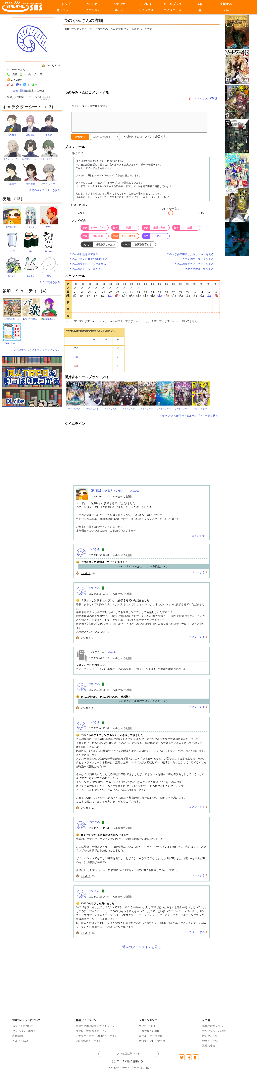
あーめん (49, 251)
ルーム (119, 10)
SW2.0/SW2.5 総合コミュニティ (19, 319)
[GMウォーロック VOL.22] (237, 169)
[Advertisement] (108, 60)
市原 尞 (49, 135)
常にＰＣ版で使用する (130, 1061)
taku (30, 251)
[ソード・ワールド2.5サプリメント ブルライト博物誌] (165, 393)
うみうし (30, 276)
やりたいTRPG (147, 1025)
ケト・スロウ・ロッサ (51, 159)
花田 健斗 (12, 135)
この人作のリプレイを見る (198, 259)
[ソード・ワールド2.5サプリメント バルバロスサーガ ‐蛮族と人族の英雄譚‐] (129, 393)
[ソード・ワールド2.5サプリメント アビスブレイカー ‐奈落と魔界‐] (111, 393)
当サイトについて (22, 1025)
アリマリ (30, 227)
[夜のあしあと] (93, 393)
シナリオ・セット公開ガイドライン (96, 1035)
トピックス (146, 10)
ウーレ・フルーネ (49, 184)
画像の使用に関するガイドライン (95, 1025)
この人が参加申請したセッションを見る (190, 254)
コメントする (199, 535)
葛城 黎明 (30, 184)
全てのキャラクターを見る (44, 190)
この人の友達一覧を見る (199, 269)
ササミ (49, 227)
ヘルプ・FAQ (20, 1040)
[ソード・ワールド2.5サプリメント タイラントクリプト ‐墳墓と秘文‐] (75, 393)
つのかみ (134, 490)
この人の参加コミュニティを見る (194, 264)
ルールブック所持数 (150, 1035)
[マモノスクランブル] (201, 393)
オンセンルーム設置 (214, 1030)
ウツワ (12, 251)
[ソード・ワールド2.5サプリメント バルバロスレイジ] (147, 393)
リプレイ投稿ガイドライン (91, 1030)
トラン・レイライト (13, 159)
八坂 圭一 (12, 184)
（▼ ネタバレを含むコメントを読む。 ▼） (143, 566)
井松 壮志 (30, 135)
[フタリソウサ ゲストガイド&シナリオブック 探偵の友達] (237, 204)
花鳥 (49, 276)
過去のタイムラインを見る (141, 947)
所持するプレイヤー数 (152, 1040)
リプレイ (146, 4)
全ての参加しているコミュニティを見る (36, 349)
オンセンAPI (209, 1035)
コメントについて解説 (204, 98)
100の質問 (19, 90)
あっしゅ (12, 276)
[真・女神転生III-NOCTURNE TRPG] (237, 238)
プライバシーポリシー (25, 1030)
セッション (92, 10)
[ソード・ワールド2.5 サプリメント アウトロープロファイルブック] (183, 393)
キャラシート (66, 10)
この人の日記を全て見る (83, 254)
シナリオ (119, 4)
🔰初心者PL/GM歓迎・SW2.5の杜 (56, 319)
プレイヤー (92, 4)
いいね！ (86, 573)
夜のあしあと (92, 409)
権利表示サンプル (212, 1025)
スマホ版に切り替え (128, 1053)
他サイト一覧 (210, 1040)
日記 (199, 10)
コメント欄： (89, 106)
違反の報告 (208, 1045)
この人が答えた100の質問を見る (88, 259)
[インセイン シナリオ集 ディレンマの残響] (237, 135)
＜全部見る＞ (46, 99)
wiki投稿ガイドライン (88, 1040)
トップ (65, 4)
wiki (226, 10)
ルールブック (173, 4)
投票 (199, 4)
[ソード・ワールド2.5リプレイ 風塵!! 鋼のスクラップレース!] (237, 101)
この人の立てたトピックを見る (87, 264)
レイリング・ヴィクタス (33, 159)
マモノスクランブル (202, 409)
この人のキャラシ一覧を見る (86, 269)
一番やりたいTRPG (150, 1030)
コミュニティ (173, 10)
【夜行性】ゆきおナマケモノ (17, 227)
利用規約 (17, 1035)
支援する (226, 4)
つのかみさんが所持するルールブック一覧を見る (189, 415)
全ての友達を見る (49, 282)
